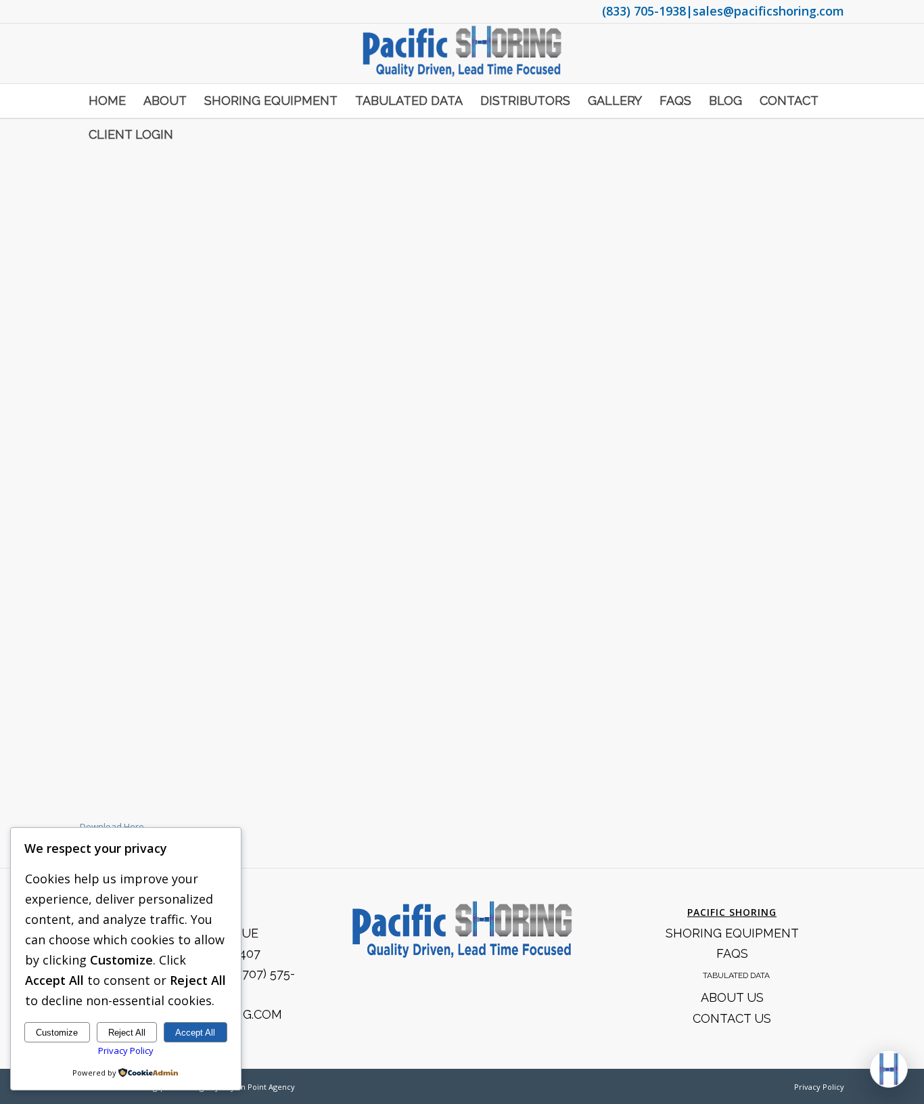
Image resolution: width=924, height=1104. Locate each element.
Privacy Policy (819, 1087)
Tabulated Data (736, 975)
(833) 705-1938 (644, 11)
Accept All (195, 1033)
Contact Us (732, 1018)
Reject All (126, 1033)
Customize (57, 1033)
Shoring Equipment (732, 933)
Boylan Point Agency (258, 1087)
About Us (732, 997)
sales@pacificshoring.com (768, 11)
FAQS (732, 953)
